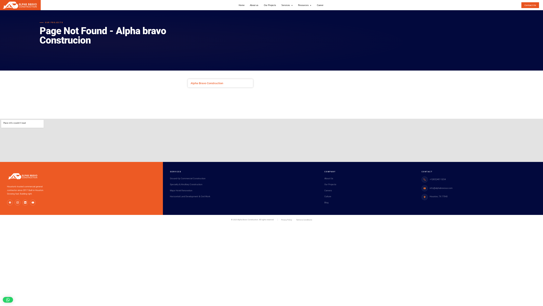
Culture (327, 196)
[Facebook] (10, 202)
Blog (326, 202)
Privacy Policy (286, 220)
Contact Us (530, 5)
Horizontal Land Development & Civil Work (190, 196)
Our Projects (270, 5)
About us (254, 5)
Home (241, 5)
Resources (304, 5)
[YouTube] (33, 202)
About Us (328, 178)
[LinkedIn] (25, 202)
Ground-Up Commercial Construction (188, 178)
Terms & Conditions (304, 220)
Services (287, 5)
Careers (328, 190)
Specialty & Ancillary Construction (186, 184)
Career (320, 5)
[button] (8, 300)
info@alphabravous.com (441, 188)
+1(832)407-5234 (438, 179)
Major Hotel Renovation (181, 190)
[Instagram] (17, 202)
